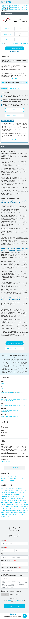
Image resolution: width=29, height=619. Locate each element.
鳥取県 (14, 410)
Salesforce (25, 508)
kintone (3, 510)
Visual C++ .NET (11, 498)
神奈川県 (7, 392)
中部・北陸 (3, 397)
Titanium (18, 508)
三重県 (14, 399)
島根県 (18, 410)
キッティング (19, 514)
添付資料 (3, 590)
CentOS (16, 506)
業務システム (8, 28)
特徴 (14, 109)
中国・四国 (3, 408)
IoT (7, 488)
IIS (1, 508)
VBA (12, 494)
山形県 (14, 388)
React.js (12, 502)
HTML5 (25, 490)
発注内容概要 (4, 574)
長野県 (22, 399)
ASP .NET (21, 504)
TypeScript (7, 494)
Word (9, 514)
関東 (2, 391)
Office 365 (19, 510)
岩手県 (6, 388)
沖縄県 (4, 418)
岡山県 (6, 410)
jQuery (26, 504)
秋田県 (10, 388)
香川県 (25, 410)
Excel (24, 512)
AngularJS (3, 504)
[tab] (4, 88)
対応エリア (25, 43)
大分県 (6, 416)
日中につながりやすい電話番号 (10, 567)
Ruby (16, 488)
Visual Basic (17, 494)
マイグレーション (5, 516)
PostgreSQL (4, 500)
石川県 (3, 400)
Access (20, 512)
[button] (14, 82)
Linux (12, 506)
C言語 (2, 490)
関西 (2, 403)
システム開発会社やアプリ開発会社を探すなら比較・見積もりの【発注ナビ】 (13, 5)
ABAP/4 (6, 490)
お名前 (3, 547)
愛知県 (2, 399)
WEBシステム (8, 34)
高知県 (7, 411)
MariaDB (7, 502)
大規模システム (5, 480)
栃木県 (23, 392)
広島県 (2, 410)
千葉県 (15, 392)
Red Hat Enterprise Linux (11, 512)
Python (20, 488)
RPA (2, 488)
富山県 (7, 400)
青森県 (2, 388)
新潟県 (25, 399)
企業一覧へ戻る (15, 467)
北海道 (2, 381)
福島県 (22, 388)
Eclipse (10, 508)
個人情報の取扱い (19, 600)
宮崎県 (22, 416)
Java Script (4, 492)
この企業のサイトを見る (15, 51)
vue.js (12, 504)
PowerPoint (4, 514)
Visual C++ (3, 498)
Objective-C (14, 492)
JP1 (27, 510)
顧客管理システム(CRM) (7, 479)
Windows (7, 506)
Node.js (14, 514)
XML (17, 498)
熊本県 (18, 416)
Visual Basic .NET (5, 496)
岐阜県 (10, 399)
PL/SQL (23, 492)
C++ (26, 488)
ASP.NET (11, 490)
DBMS (25, 500)
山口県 (10, 410)
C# (23, 488)
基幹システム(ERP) (19, 479)
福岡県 (2, 416)
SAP (24, 510)
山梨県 (18, 399)
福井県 (11, 400)
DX (4, 488)
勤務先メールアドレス (7, 560)
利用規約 (10, 600)
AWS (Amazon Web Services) (8, 477)
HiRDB (2, 502)
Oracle (2, 512)
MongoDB (16, 500)
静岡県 (6, 399)
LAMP (14, 508)
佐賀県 (10, 416)
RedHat (21, 506)
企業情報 (16, 43)
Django (9, 504)
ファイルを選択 (5, 594)
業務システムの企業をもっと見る (14, 115)
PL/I (20, 492)
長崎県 (14, 416)
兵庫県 (6, 405)
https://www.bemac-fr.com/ (7, 461)
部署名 (3, 554)
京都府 (10, 405)
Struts (2, 506)
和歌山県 (22, 405)
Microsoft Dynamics (11, 510)
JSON (9, 492)
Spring (25, 502)
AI (26, 9)
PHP (13, 488)
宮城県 (18, 388)
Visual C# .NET (20, 496)
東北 (2, 386)
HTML (20, 490)
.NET (16, 504)
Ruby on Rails (18, 502)
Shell (2, 494)
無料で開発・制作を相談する (15, 48)
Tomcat (5, 508)
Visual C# (13, 496)
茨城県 (19, 392)
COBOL (16, 490)
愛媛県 (3, 411)
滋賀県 (18, 405)
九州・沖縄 (3, 414)
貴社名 (3, 540)
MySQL (21, 498)
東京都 (2, 392)
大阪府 (2, 405)
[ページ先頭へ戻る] (25, 615)
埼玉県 (11, 392)
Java (10, 488)
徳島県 (22, 410)
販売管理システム (14, 480)
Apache (26, 506)
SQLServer (11, 500)
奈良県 (14, 405)
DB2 (21, 500)
